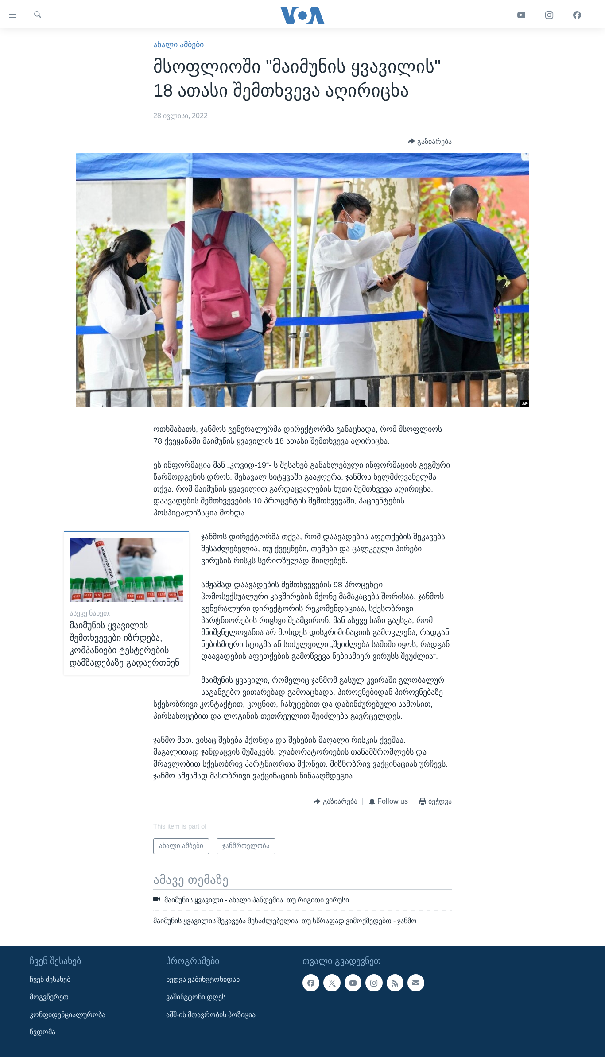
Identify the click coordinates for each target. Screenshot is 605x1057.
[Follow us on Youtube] (353, 982)
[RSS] (395, 982)
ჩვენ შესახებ (50, 979)
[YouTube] (521, 15)
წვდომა (42, 1032)
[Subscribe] (415, 982)
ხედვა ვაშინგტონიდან (203, 979)
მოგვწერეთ (49, 997)
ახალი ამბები (178, 44)
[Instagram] (549, 15)
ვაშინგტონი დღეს (195, 997)
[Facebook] (577, 15)
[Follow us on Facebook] (310, 982)
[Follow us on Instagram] (373, 982)
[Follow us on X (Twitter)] (331, 982)
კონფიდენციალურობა (67, 1014)
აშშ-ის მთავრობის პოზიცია (211, 1014)
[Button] (430, 141)
